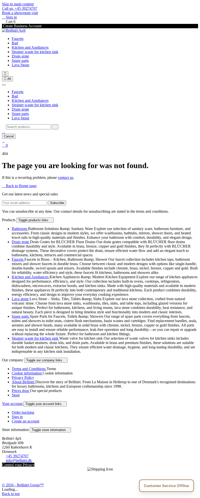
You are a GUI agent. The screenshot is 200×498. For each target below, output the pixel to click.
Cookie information (27, 373)
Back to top (11, 494)
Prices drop (21, 391)
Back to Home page (19, 186)
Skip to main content (18, 4)
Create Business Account (21, 26)
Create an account (25, 421)
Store (16, 395)
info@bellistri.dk (19, 460)
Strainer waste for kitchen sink (35, 52)
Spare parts (20, 60)
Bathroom (20, 229)
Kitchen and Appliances (30, 47)
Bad (15, 43)
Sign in (17, 417)
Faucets (17, 39)
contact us (65, 177)
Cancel (9, 136)
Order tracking (23, 412)
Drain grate (20, 56)
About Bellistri (23, 382)
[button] (3, 131)
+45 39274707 (17, 456)
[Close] (4, 85)
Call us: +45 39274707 (19, 8)
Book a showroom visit (20, 13)
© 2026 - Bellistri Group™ (23, 485)
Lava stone (21, 299)
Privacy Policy (23, 377)
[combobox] (28, 126)
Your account (12, 404)
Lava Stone (20, 65)
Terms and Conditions (29, 369)
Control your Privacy (18, 465)
